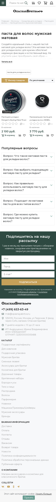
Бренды (5, 416)
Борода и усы (8, 382)
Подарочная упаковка (13, 353)
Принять (28, 497)
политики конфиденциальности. (32, 293)
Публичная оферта (11, 464)
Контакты (6, 434)
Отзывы (5, 439)
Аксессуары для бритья (14, 365)
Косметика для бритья (13, 370)
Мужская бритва (10, 357)
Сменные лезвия (10, 361)
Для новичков (8, 349)
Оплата (5, 430)
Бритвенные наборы (12, 378)
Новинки (6, 403)
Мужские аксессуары (13, 412)
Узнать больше (44, 494)
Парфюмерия (8, 399)
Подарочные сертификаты (15, 344)
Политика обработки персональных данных (25, 460)
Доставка (6, 426)
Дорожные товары (11, 374)
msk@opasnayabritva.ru (17, 314)
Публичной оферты (26, 292)
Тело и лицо (7, 386)
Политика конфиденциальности (18, 455)
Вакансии (6, 443)
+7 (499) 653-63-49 (14, 309)
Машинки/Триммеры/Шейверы (18, 408)
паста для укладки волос (18, 72)
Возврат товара (9, 447)
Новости (6, 451)
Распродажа (8, 391)
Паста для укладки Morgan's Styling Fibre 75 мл (13, 118)
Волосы (5, 395)
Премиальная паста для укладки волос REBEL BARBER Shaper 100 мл (41, 119)
